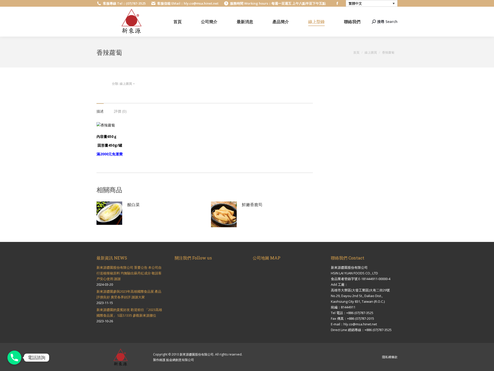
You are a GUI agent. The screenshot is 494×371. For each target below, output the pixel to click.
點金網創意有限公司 (180, 360)
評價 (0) (120, 111)
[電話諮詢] (14, 358)
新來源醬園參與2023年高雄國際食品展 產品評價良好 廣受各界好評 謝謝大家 (128, 294)
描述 (100, 111)
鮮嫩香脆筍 (252, 204)
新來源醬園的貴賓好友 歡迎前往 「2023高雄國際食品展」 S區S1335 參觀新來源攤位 (129, 312)
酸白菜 (133, 204)
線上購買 (126, 83)
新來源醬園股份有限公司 (197, 354)
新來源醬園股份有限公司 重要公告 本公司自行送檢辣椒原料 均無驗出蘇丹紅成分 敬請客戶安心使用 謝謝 (129, 273)
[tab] (100, 108)
